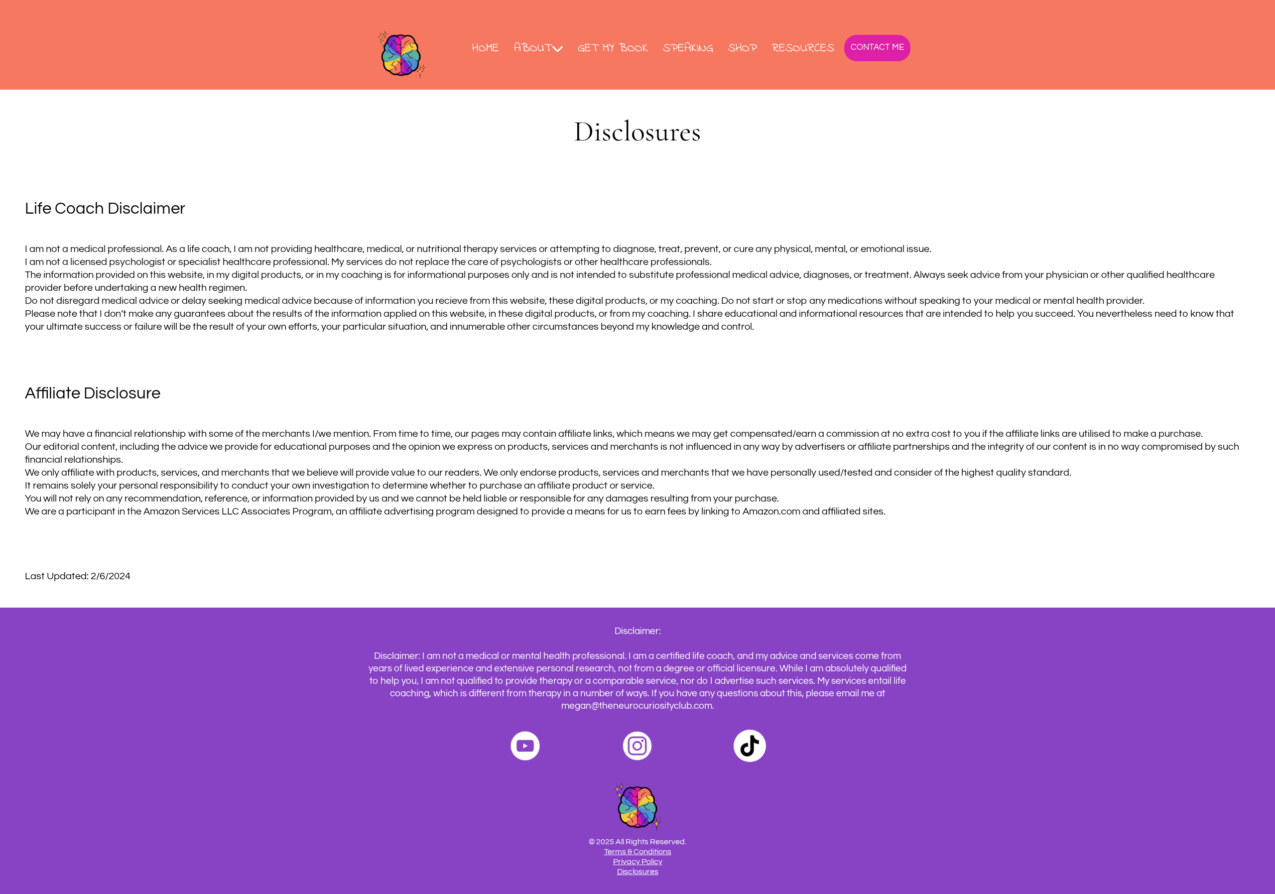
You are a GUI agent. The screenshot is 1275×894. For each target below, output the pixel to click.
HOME (485, 49)
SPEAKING (688, 49)
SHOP (742, 49)
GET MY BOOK (613, 49)
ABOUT (532, 49)
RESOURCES (803, 49)
